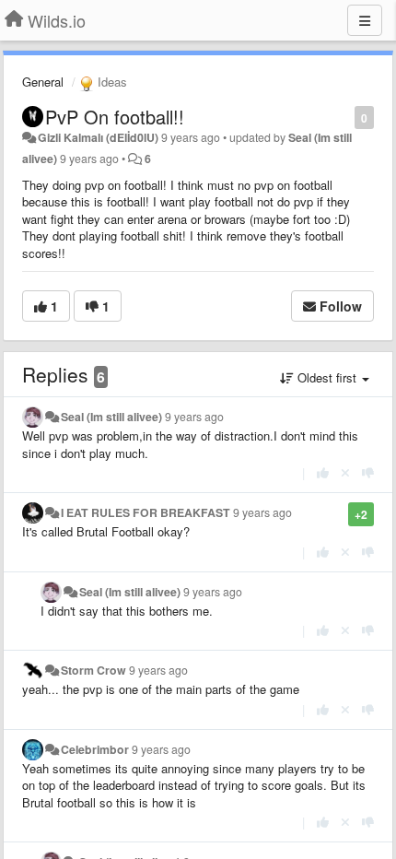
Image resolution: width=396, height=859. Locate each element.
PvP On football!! (114, 116)
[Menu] (364, 20)
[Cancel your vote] (345, 472)
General (43, 81)
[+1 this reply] (323, 472)
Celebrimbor (95, 749)
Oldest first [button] (327, 377)
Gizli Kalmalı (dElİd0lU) (98, 137)
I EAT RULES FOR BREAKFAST (145, 512)
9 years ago (194, 416)
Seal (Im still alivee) (111, 416)
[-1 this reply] (368, 472)
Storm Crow (93, 670)
